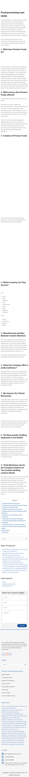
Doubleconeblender (8, 584)
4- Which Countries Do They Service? (12, 509)
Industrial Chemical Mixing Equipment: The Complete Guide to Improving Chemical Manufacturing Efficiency (14, 738)
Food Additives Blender (8, 686)
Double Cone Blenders (8, 680)
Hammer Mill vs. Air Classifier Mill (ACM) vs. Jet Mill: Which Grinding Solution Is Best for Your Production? (14, 570)
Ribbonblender (7, 586)
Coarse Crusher (6, 683)
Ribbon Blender (6, 674)
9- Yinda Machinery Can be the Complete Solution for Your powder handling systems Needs (14, 526)
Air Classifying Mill (7, 677)
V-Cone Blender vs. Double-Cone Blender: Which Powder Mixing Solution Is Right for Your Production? (15, 559)
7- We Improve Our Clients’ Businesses (12, 519)
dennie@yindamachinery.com (13, 754)
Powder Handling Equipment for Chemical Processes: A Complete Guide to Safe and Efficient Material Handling (15, 564)
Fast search (5, 532)
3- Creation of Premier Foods (10, 507)
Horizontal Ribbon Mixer (8, 695)
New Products (6, 530)
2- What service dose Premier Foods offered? (14, 505)
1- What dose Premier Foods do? (11, 503)
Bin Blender (5, 689)
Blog (3, 582)
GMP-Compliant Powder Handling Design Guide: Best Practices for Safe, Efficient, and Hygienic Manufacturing (14, 733)
